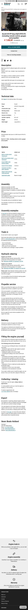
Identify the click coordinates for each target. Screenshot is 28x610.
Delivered (3, 597)
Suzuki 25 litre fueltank (7, 165)
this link (4, 213)
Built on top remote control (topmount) (7, 158)
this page (9, 412)
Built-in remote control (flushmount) (7, 155)
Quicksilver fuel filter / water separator (6, 168)
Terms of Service (5, 601)
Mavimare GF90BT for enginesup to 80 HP (13, 261)
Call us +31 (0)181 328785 (14, 47)
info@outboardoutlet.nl (10, 239)
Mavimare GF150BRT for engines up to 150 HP (14, 268)
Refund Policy (4, 603)
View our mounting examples (14, 55)
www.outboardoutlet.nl (10, 430)
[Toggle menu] (2, 4)
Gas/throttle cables (6, 175)
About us (3, 594)
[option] (14, 21)
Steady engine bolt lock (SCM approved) (7, 172)
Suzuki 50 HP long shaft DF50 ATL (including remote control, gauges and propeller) (14, 10)
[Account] (22, 3)
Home (2, 7)
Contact (3, 599)
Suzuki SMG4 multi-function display (6, 162)
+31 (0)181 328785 (5, 391)
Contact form (14, 51)
